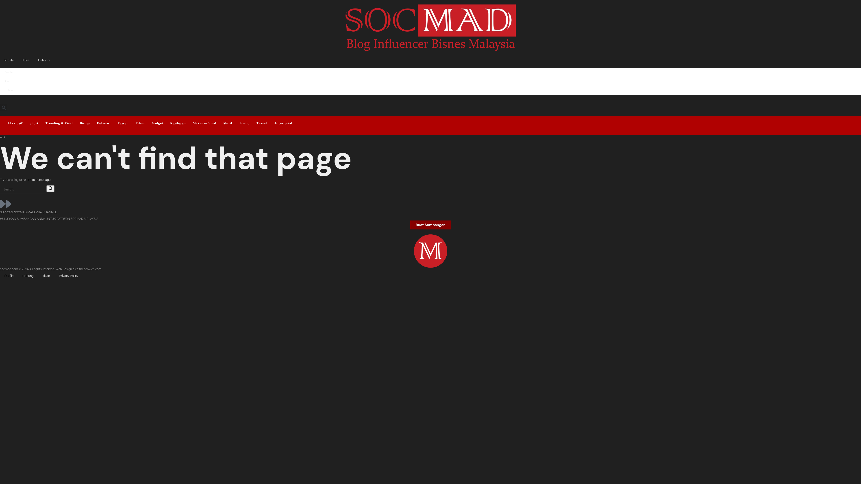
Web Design (64, 269)
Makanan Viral (204, 123)
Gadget (157, 123)
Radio (244, 123)
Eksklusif (15, 123)
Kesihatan (178, 123)
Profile (8, 60)
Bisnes (85, 123)
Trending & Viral (59, 123)
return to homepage (36, 180)
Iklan (25, 60)
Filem (140, 123)
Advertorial (283, 123)
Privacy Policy (68, 276)
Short (34, 123)
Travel (262, 123)
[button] (3, 107)
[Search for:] (23, 190)
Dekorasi (104, 123)
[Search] (50, 188)
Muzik (228, 123)
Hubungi (44, 60)
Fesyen (123, 123)
